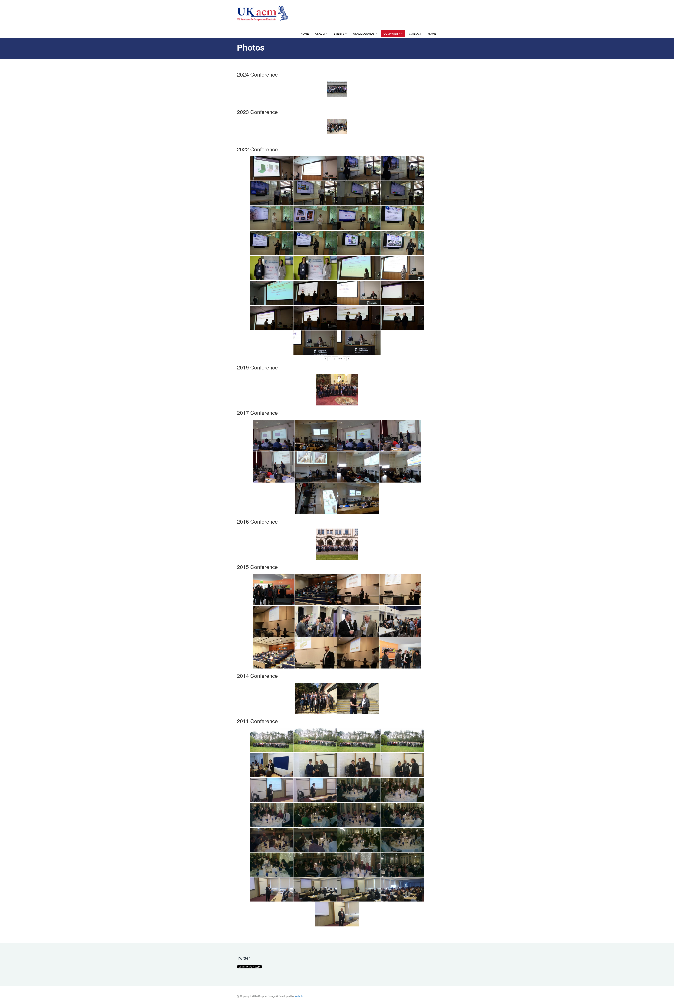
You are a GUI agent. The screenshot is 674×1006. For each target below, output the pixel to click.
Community (392, 33)
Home (305, 33)
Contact (415, 33)
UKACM (320, 33)
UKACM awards (364, 33)
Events (339, 33)
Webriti (299, 996)
